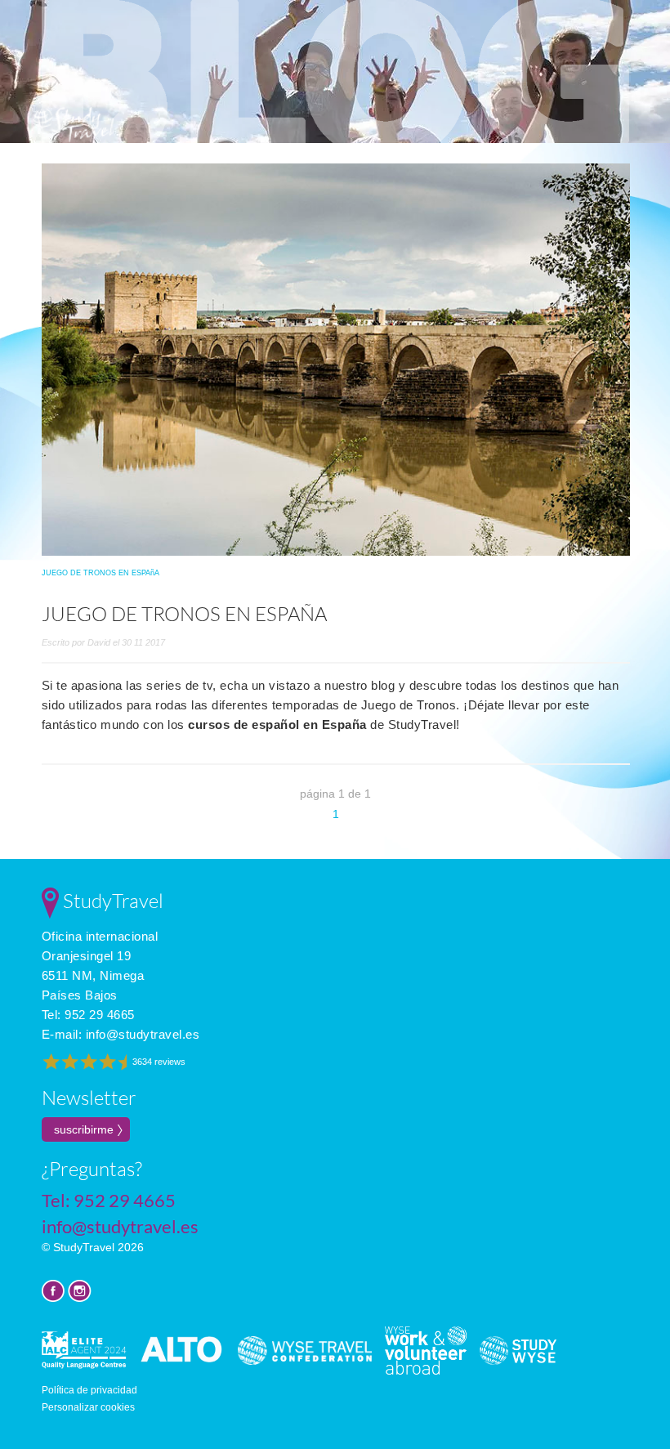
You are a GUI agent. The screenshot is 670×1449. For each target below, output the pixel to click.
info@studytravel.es (143, 1034)
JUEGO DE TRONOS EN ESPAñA (100, 573)
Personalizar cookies (88, 1407)
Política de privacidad (89, 1390)
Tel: (88, 1015)
